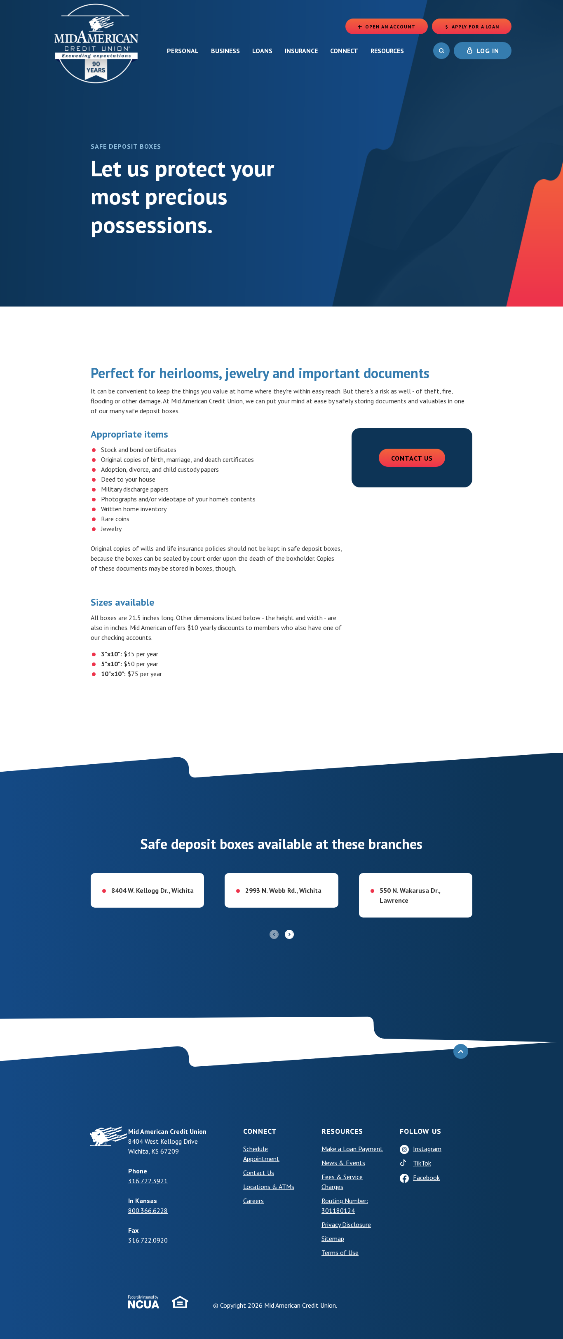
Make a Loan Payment (352, 1149)
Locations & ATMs (268, 1186)
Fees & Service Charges (342, 1182)
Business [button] (225, 51)
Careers (253, 1200)
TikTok (439, 1163)
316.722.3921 (148, 1181)
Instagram (427, 1149)
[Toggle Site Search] (441, 50)
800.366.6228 (148, 1210)
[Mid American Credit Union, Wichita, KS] (97, 43)
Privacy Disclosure (346, 1224)
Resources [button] (387, 51)
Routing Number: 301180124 (344, 1205)
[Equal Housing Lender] (180, 1302)
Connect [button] (344, 51)
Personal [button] (183, 51)
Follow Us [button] (420, 1131)
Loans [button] (262, 51)
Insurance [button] (301, 51)
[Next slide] (289, 934)
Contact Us (412, 458)
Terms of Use (354, 1252)
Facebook (426, 1177)
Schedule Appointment (276, 1154)
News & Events (343, 1163)
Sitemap (332, 1238)
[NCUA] (144, 1302)
